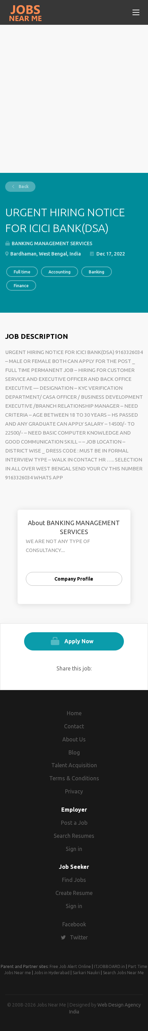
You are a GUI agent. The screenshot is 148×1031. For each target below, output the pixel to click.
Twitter (79, 937)
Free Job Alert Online (70, 966)
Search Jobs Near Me (123, 972)
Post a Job (74, 823)
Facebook (74, 924)
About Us (74, 739)
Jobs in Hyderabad (52, 972)
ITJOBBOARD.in (109, 966)
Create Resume (74, 893)
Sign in (74, 849)
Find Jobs (74, 880)
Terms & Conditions (74, 778)
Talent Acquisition (74, 765)
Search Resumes (74, 836)
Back (23, 186)
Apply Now (79, 641)
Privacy (74, 791)
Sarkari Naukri (86, 972)
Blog (74, 752)
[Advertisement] (74, 99)
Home (74, 713)
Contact (74, 726)
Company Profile (73, 579)
